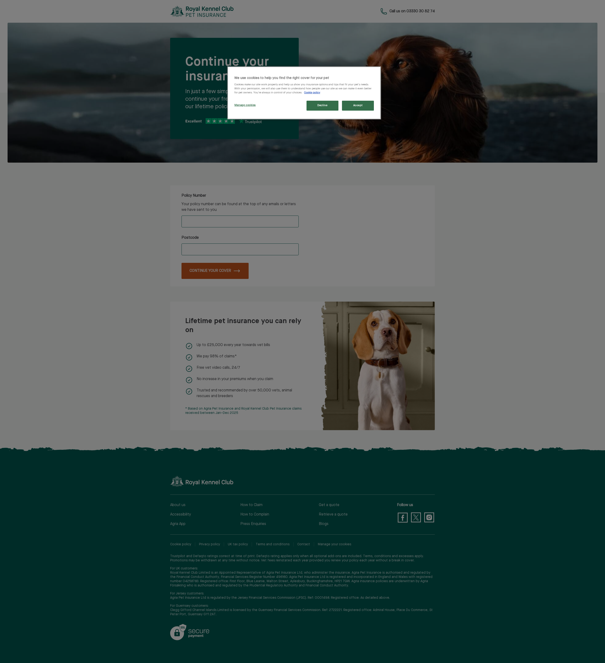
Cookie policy (312, 92)
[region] (304, 93)
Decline (322, 105)
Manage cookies (245, 105)
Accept (358, 105)
